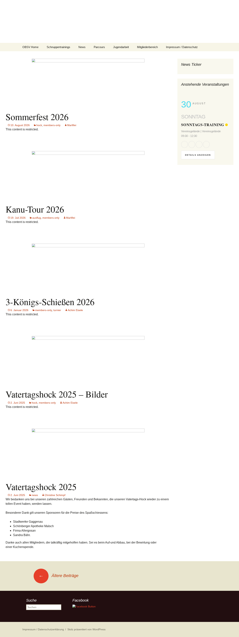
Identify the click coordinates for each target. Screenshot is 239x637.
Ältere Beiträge (58, 575)
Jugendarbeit (121, 47)
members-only (52, 125)
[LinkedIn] (199, 144)
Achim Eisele (75, 310)
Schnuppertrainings (58, 47)
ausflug (36, 217)
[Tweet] (191, 144)
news (35, 495)
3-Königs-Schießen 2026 (50, 302)
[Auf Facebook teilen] (184, 144)
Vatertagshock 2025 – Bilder (57, 394)
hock (39, 125)
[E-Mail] (206, 144)
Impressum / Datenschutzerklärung (43, 629)
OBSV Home (30, 47)
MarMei (71, 125)
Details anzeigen (198, 155)
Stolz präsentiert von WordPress (86, 629)
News (82, 47)
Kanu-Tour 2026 (35, 209)
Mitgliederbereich (147, 47)
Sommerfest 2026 (37, 117)
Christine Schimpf (55, 495)
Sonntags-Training (202, 124)
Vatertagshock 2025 (41, 486)
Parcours (99, 47)
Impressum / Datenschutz (182, 47)
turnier (57, 310)
